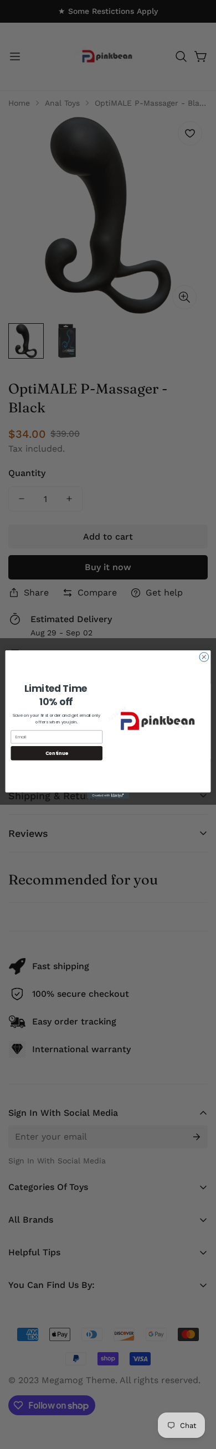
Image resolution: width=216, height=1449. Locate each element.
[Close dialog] (204, 657)
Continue (56, 752)
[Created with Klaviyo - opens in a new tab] (108, 796)
